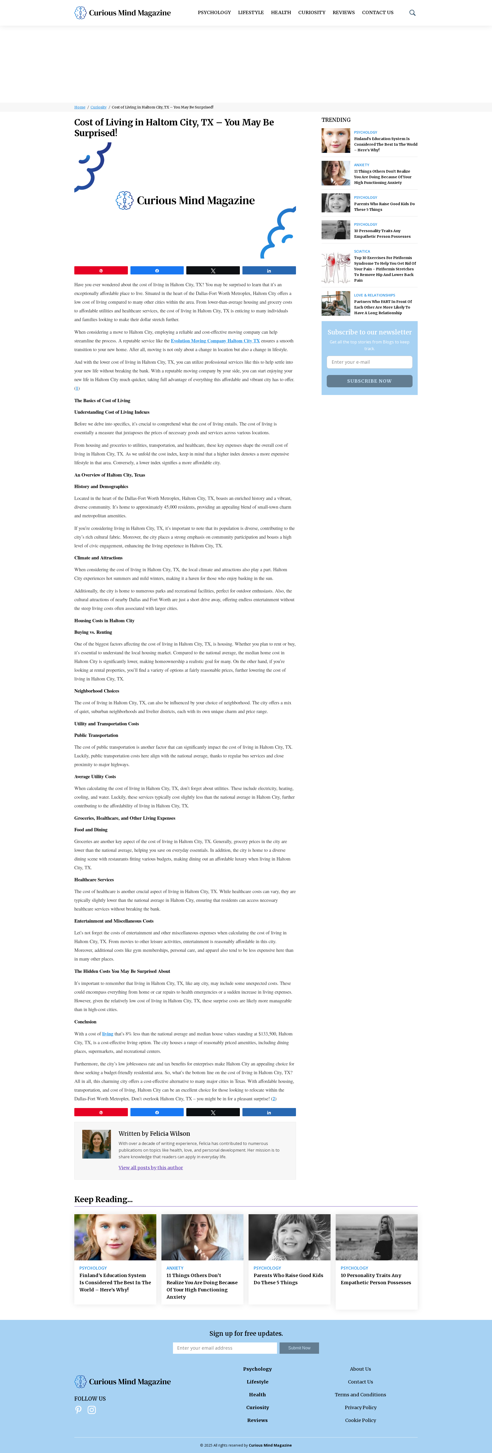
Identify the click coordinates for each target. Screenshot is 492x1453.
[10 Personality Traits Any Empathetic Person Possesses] (336, 229)
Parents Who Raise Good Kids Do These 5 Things (384, 207)
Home (79, 107)
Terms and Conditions (360, 1395)
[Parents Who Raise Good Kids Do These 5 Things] (336, 202)
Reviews (344, 12)
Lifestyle (251, 12)
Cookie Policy (360, 1420)
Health (281, 12)
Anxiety (361, 165)
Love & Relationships (374, 295)
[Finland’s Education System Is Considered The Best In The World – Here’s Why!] (336, 140)
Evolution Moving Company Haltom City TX (215, 340)
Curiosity (311, 12)
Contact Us (378, 12)
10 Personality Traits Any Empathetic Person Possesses (382, 234)
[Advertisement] (246, 64)
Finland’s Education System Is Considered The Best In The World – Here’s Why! (385, 144)
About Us (360, 1369)
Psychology (214, 12)
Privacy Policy (360, 1407)
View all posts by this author (151, 1168)
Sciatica (362, 251)
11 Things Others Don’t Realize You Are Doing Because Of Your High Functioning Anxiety (383, 177)
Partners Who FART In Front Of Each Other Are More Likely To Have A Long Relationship (383, 307)
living (107, 1033)
